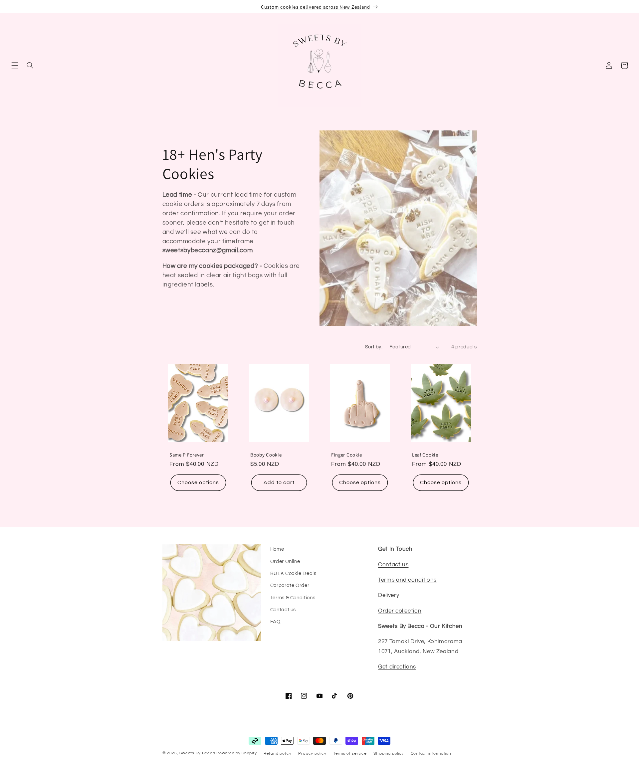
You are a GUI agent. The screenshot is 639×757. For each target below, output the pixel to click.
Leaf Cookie (425, 455)
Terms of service (350, 753)
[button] (14, 65)
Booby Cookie (266, 455)
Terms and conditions (407, 580)
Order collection (399, 611)
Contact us (283, 609)
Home (277, 549)
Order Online (285, 561)
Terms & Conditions (292, 597)
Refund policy (278, 753)
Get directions (397, 667)
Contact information (431, 753)
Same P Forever (186, 455)
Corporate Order (289, 585)
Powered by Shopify (236, 753)
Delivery (388, 595)
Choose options (198, 482)
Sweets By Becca (197, 753)
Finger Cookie (346, 455)
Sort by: (373, 346)
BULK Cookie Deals (293, 573)
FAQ (275, 621)
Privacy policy (312, 753)
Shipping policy (388, 753)
